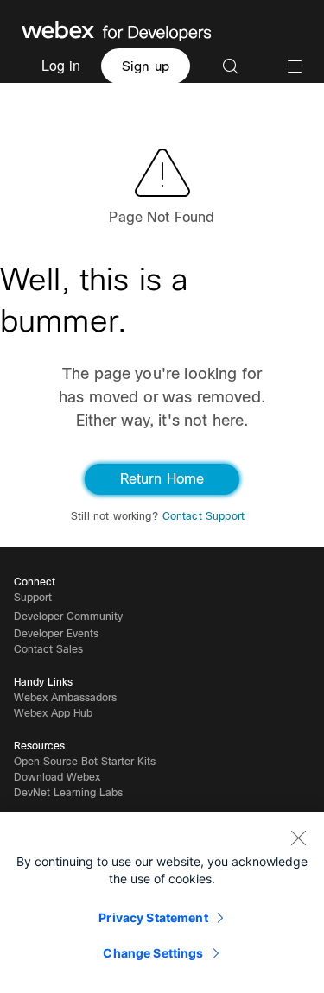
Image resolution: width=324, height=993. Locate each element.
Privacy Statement (152, 917)
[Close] (298, 837)
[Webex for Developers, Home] (117, 29)
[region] (162, 902)
